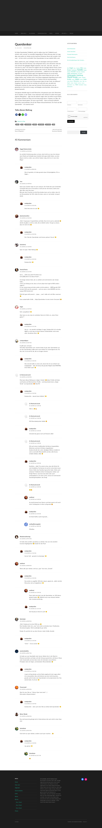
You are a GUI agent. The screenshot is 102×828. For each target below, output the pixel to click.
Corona (78, 68)
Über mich (23, 33)
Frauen (68, 71)
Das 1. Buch (19, 802)
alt (68, 68)
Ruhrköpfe (23, 619)
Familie (80, 70)
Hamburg (79, 75)
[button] (16, 114)
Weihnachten (69, 86)
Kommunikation (42, 33)
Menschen (76, 81)
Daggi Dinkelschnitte (25, 149)
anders (34, 124)
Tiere (76, 84)
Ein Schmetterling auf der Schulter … (76, 60)
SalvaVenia (23, 728)
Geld (68, 73)
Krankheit (83, 77)
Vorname (69, 104)
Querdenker (28, 124)
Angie (21, 307)
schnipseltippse (24, 340)
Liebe (85, 79)
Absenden (71, 121)
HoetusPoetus (24, 269)
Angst (71, 68)
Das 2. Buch (19, 805)
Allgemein (32, 33)
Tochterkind (81, 84)
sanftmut (31, 497)
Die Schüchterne (71, 57)
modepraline (27, 48)
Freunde (73, 71)
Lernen (81, 79)
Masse (17, 124)
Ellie (81, 68)
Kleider (79, 77)
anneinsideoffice (24, 651)
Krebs (69, 79)
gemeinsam (74, 73)
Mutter (81, 81)
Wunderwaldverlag (25, 536)
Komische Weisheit (57, 130)
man (54, 124)
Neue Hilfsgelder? (20, 130)
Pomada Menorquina (72, 54)
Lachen (73, 79)
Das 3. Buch (19, 808)
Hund (69, 77)
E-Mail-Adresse (70, 111)
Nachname (80, 104)
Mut (22, 124)
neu (85, 81)
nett (83, 81)
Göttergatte (71, 75)
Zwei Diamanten (71, 48)
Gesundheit (80, 73)
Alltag (23, 121)
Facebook (74, 70)
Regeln (68, 83)
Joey (21, 181)
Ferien (85, 70)
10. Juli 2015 (18, 48)
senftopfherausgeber (35, 524)
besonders (41, 124)
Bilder (75, 68)
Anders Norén (78, 821)
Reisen (57, 33)
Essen (69, 70)
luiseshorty (23, 244)
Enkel (51, 33)
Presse (71, 33)
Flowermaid (23, 687)
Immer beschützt (71, 51)
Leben (77, 79)
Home (16, 33)
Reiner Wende (23, 714)
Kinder (75, 77)
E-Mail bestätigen (81, 111)
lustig (68, 81)
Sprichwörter (69, 84)
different (48, 124)
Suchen (83, 132)
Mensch (71, 81)
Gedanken (83, 71)
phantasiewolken (24, 216)
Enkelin (85, 68)
